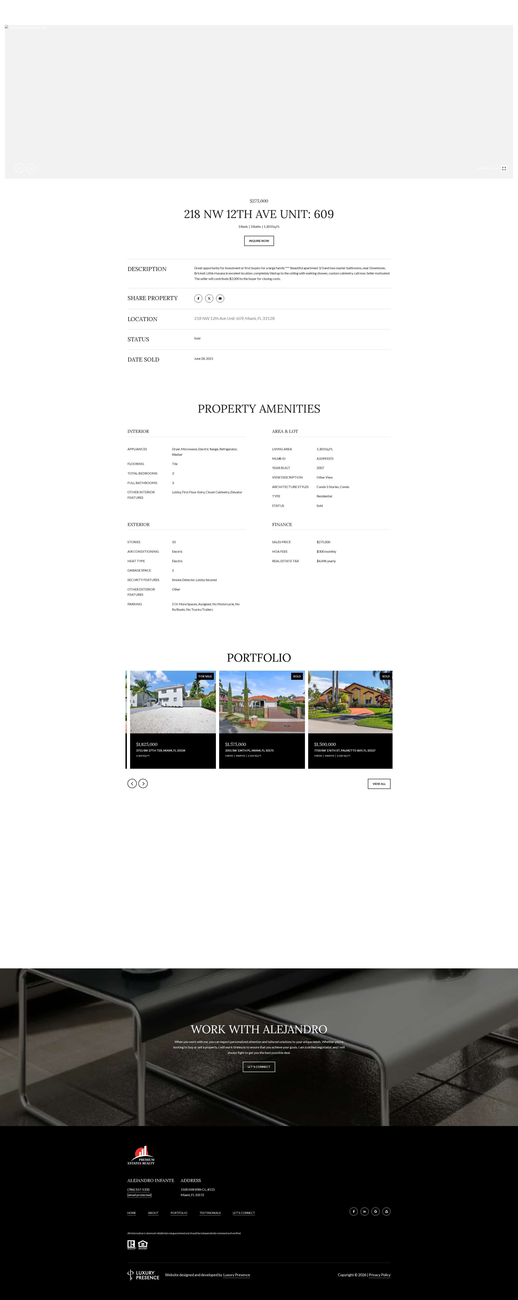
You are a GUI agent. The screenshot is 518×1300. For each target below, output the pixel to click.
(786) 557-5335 (138, 1189)
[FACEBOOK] (354, 1211)
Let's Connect (244, 1213)
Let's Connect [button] (259, 1066)
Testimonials (210, 1213)
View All (379, 783)
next (30, 168)
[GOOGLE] (376, 1211)
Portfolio (179, 1213)
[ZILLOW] (386, 1211)
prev (19, 168)
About (153, 1213)
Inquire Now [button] (259, 240)
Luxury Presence (236, 1275)
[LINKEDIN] (365, 1211)
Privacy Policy (380, 1275)
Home (131, 1213)
